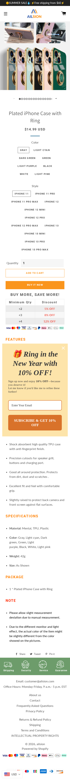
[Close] (63, 348)
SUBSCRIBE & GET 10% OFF (35, 422)
